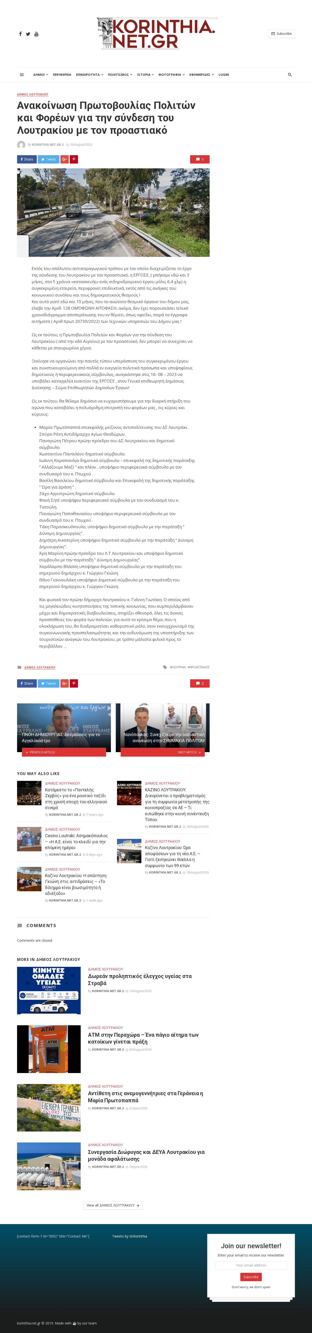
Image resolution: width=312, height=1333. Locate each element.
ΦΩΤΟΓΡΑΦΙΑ (169, 74)
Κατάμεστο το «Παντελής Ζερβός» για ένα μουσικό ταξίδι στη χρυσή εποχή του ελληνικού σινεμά (76, 798)
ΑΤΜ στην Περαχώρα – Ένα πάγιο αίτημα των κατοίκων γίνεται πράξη (143, 1038)
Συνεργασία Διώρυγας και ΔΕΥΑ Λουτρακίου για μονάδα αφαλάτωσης (146, 1155)
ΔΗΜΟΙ (39, 74)
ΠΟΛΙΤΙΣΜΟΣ (118, 74)
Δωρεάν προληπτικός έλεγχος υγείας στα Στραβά (140, 979)
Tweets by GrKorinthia (129, 1236)
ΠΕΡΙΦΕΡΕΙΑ (62, 74)
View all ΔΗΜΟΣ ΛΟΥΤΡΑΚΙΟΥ (110, 1205)
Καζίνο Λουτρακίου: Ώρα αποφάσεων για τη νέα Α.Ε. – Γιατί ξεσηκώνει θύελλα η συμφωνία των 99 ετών (172, 856)
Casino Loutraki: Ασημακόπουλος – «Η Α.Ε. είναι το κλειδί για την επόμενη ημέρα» (76, 841)
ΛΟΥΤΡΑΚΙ (179, 667)
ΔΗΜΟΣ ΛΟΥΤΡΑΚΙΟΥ (32, 94)
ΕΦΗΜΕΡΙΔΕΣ (199, 74)
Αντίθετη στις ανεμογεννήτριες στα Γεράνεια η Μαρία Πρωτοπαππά (145, 1096)
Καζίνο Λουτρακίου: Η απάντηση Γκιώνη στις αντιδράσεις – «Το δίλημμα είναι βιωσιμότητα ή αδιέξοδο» (76, 884)
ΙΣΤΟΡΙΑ (143, 74)
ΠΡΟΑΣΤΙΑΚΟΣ (200, 667)
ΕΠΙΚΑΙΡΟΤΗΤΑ (88, 74)
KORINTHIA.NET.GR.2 (48, 145)
